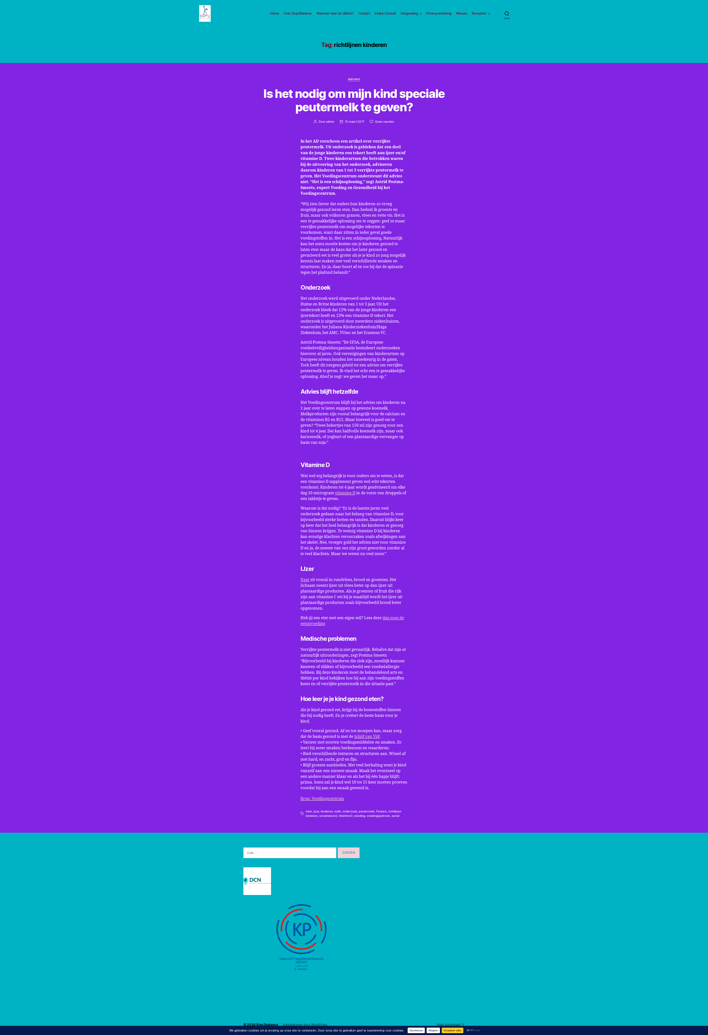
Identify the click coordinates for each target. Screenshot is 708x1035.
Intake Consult (385, 13)
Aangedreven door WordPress (305, 1025)
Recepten (479, 13)
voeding (359, 816)
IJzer (305, 579)
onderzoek (349, 811)
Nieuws (461, 13)
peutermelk (366, 811)
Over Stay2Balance (298, 13)
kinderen (327, 811)
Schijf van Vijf (367, 736)
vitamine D (345, 493)
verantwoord (328, 816)
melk (337, 811)
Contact (364, 13)
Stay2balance (267, 1025)
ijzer (316, 811)
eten (309, 811)
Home (274, 13)
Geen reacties (384, 121)
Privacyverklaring (439, 13)
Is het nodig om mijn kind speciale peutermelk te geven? (354, 100)
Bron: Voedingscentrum (322, 798)
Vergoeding (409, 13)
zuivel (395, 816)
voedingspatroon (378, 816)
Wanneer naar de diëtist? (335, 13)
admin (330, 121)
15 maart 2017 (355, 121)
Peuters (381, 811)
